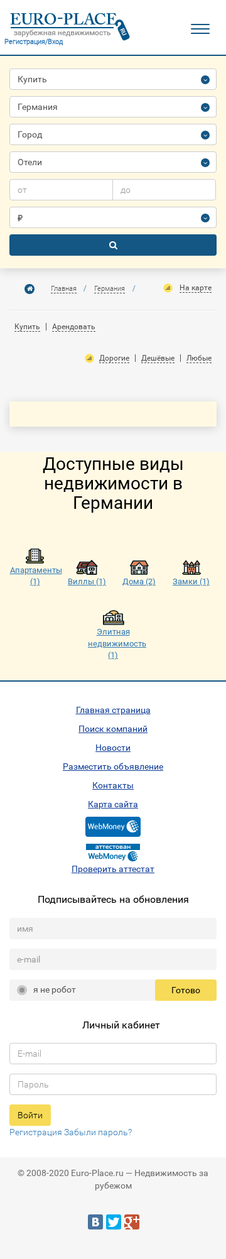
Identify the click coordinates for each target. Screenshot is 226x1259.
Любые (199, 358)
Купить (27, 326)
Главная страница (113, 710)
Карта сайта (113, 804)
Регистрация (35, 1132)
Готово (185, 990)
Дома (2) (139, 581)
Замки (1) (191, 581)
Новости (113, 748)
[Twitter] (113, 1221)
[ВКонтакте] (95, 1221)
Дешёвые (158, 358)
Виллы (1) (87, 581)
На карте (196, 287)
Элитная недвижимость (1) (113, 643)
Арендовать (73, 326)
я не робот (54, 989)
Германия (109, 289)
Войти (30, 1115)
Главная (64, 289)
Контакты (113, 785)
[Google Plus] (131, 1221)
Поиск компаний (113, 729)
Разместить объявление (113, 766)
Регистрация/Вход (33, 42)
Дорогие (114, 358)
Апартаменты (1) (35, 576)
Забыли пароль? (98, 1132)
